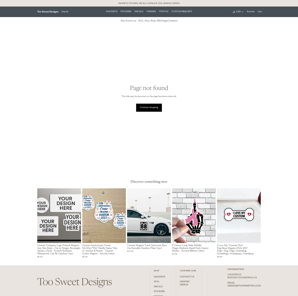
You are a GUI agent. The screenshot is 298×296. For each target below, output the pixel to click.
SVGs (156, 282)
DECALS (158, 287)
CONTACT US (187, 277)
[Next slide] (76, 215)
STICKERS (159, 291)
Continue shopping (149, 107)
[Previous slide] (42, 215)
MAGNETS (159, 277)
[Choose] (76, 238)
